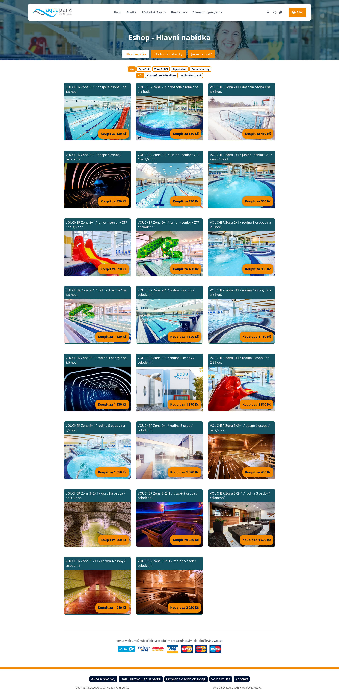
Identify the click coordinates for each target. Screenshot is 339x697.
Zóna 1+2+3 (161, 69)
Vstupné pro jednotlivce (161, 75)
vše (132, 69)
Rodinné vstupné (191, 75)
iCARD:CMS (232, 687)
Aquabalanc (180, 69)
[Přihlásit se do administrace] (335, 693)
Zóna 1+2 (144, 69)
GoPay (218, 641)
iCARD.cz (256, 687)
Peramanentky (200, 69)
